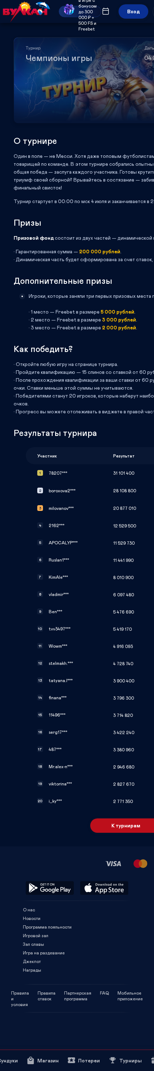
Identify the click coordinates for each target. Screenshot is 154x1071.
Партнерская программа (77, 993)
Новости (31, 918)
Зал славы (33, 944)
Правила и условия (20, 993)
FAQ (104, 993)
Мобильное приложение (130, 993)
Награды (32, 970)
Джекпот (32, 961)
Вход (133, 11)
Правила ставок (47, 993)
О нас (29, 909)
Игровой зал (35, 935)
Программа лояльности (47, 927)
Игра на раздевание (44, 952)
